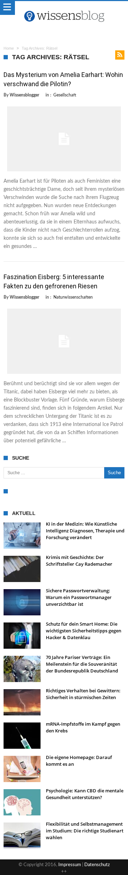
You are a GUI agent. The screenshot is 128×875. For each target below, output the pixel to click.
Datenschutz (97, 865)
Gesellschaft (64, 95)
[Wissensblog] (64, 8)
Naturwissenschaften (73, 297)
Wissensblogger (24, 95)
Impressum (69, 865)
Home (9, 48)
